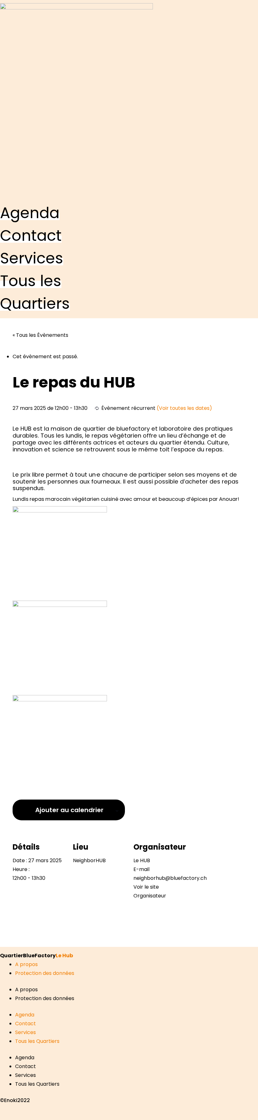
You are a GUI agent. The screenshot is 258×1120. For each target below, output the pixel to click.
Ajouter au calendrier (69, 810)
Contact (25, 1023)
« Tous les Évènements (40, 335)
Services (25, 1032)
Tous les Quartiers (37, 1041)
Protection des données (44, 973)
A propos (26, 964)
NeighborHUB (89, 860)
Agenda (24, 1014)
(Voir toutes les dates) (184, 408)
